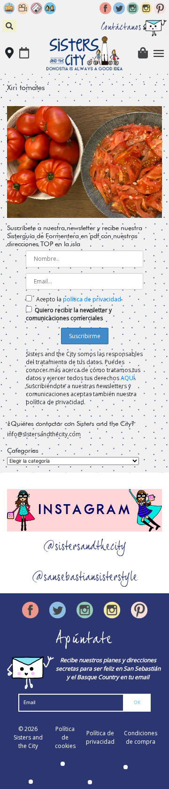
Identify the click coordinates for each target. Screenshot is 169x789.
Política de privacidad (100, 737)
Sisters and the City (28, 741)
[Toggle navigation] (159, 53)
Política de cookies (65, 737)
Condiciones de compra (140, 737)
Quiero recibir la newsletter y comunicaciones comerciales (69, 314)
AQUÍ (128, 378)
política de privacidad (92, 299)
